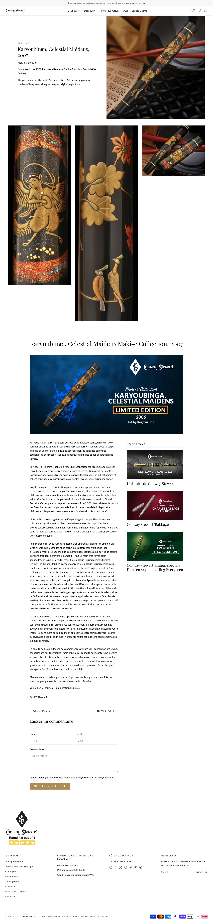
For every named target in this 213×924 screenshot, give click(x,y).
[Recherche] (199, 10)
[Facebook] (115, 867)
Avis (125, 10)
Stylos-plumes (12, 881)
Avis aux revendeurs (67, 864)
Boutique (72, 10)
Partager (40, 696)
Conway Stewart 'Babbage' (148, 524)
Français (27, 916)
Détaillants (11, 896)
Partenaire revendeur (16, 891)
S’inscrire (201, 872)
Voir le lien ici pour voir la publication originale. (55, 687)
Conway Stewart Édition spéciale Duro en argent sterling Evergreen (155, 567)
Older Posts (41, 711)
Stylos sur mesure (110, 10)
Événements (11, 876)
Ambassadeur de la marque (19, 866)
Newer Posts (105, 711)
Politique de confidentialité (71, 869)
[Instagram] (110, 867)
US (9, 916)
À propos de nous (14, 861)
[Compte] (193, 10)
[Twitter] (120, 867)
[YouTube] (135, 867)
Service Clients (139, 10)
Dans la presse (12, 886)
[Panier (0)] (206, 10)
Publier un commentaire (50, 786)
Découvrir (89, 10)
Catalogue (10, 871)
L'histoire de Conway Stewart (151, 483)
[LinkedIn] (140, 867)
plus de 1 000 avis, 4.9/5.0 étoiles (126, 3)
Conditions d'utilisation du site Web (75, 874)
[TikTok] (125, 867)
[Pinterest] (130, 867)
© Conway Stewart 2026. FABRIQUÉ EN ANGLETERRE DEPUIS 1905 (75, 916)
